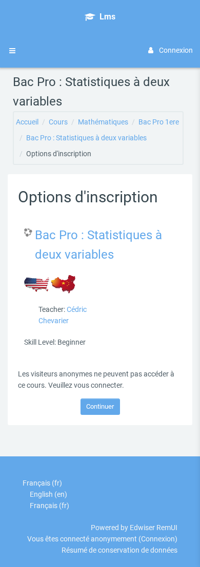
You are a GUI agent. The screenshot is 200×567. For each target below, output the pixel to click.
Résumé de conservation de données (119, 550)
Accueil (27, 122)
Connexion (176, 50)
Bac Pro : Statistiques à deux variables (86, 138)
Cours (58, 122)
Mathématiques (103, 122)
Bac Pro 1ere (158, 122)
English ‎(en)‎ (48, 494)
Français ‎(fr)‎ (42, 483)
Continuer (100, 406)
